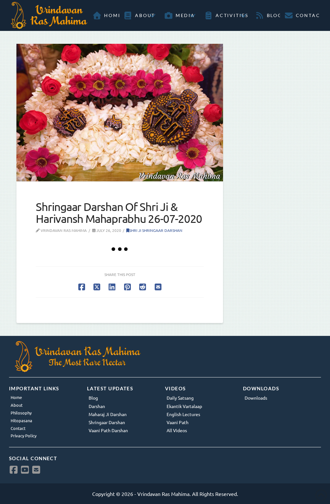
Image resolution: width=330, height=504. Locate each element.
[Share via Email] (158, 287)
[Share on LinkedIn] (112, 287)
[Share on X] (97, 287)
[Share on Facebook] (81, 287)
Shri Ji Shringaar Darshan (155, 230)
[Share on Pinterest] (127, 287)
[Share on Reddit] (142, 287)
